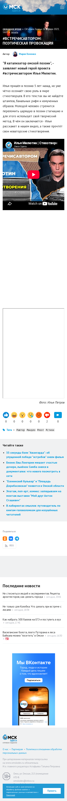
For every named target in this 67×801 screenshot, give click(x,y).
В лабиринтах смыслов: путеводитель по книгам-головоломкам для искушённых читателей (33, 510)
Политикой (10, 795)
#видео (31, 430)
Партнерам (17, 749)
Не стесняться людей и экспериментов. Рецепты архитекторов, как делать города (31, 595)
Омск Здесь (12, 7)
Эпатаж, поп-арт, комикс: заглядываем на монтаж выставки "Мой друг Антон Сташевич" (33, 495)
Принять (51, 790)
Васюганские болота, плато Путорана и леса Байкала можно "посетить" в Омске (29, 634)
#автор (20, 430)
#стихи (50, 430)
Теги (9, 430)
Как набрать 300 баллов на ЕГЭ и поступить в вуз (32, 619)
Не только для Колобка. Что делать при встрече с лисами (32, 608)
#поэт (40, 430)
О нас (5, 749)
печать (14, 32)
